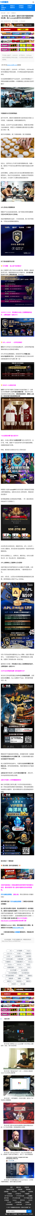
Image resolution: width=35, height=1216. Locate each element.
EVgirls (28, 950)
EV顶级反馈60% (19, 962)
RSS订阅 (14, 1191)
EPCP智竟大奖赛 (28, 1198)
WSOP (28, 967)
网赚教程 (21, 5)
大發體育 (30, 1196)
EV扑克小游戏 (9, 959)
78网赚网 (4, 2)
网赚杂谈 (3, 7)
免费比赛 (11, 978)
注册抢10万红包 (10, 1189)
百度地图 (20, 1189)
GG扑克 (28, 964)
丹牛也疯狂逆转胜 (15, 901)
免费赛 (19, 978)
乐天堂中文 (18, 1193)
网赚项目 (12, 7)
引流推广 (30, 7)
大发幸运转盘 (9, 1204)
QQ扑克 (30, 1200)
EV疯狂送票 (20, 959)
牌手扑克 (22, 1200)
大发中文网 (19, 1204)
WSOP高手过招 (25, 973)
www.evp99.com (18, 927)
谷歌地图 (6, 1191)
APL (11, 950)
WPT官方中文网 (9, 1196)
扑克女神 (14, 984)
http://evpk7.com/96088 (8, 920)
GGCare (30, 962)
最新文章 (18, 1187)
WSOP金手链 (24, 970)
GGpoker (10, 964)
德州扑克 (28, 981)
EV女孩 (18, 953)
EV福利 (29, 959)
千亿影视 (22, 1191)
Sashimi (20, 967)
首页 (2, 5)
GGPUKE (19, 964)
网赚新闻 (30, 5)
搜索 (29, 1211)
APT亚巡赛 (19, 950)
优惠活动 (21, 975)
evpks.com (9, 953)
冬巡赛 (27, 978)
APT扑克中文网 (20, 1196)
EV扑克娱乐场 (18, 956)
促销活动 (30, 975)
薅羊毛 (3, 9)
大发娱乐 (27, 1202)
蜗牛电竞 (6, 1198)
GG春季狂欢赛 (10, 967)
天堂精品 (9, 1193)
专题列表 (26, 1187)
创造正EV (9, 981)
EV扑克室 (28, 956)
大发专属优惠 (18, 1202)
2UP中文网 (28, 1204)
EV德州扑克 (28, 953)
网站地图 (28, 1189)
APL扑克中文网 (16, 1198)
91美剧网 (27, 1193)
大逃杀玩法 (18, 981)
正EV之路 (23, 984)
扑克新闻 (6, 1200)
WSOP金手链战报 (13, 973)
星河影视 (30, 1191)
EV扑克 (8, 956)
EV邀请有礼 (8, 962)
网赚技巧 (12, 5)
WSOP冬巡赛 (13, 970)
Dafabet (14, 1200)
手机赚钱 (21, 7)
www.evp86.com (12, 65)
